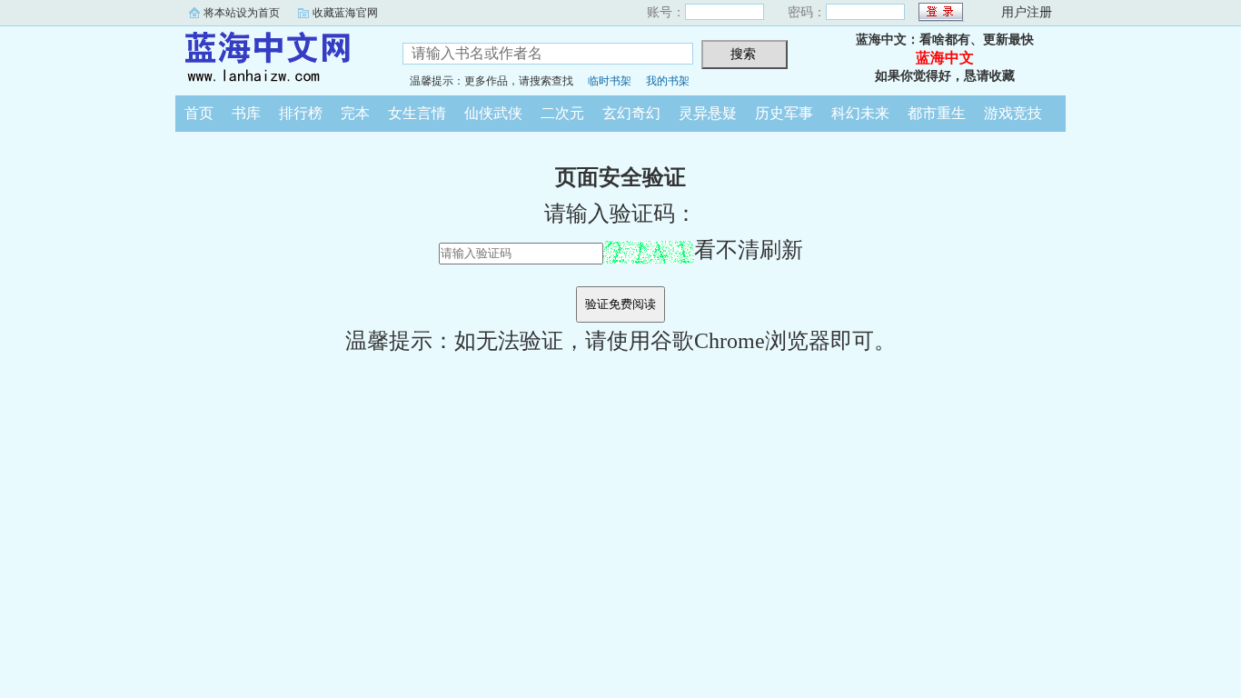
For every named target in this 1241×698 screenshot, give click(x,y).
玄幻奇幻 (631, 113)
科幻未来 (860, 113)
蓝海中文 (275, 58)
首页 (198, 113)
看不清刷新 (748, 250)
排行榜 (301, 113)
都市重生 (937, 113)
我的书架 (668, 81)
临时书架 (609, 81)
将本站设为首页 (242, 12)
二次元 (562, 113)
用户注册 (1026, 12)
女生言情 (417, 113)
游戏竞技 (1013, 113)
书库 (246, 113)
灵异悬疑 (708, 113)
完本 (355, 113)
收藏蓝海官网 (345, 12)
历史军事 (784, 113)
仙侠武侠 (493, 113)
